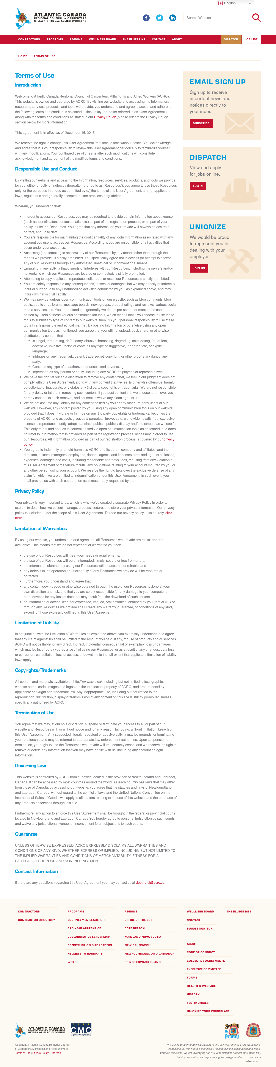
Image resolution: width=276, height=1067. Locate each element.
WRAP (72, 962)
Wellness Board (102, 39)
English (229, 3)
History (193, 994)
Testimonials (198, 1003)
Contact (159, 39)
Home (22, 56)
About (177, 39)
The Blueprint (134, 39)
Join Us (199, 268)
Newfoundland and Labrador (149, 954)
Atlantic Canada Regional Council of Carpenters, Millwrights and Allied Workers (40, 1031)
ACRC (51, 18)
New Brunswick (138, 945)
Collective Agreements (206, 961)
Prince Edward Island (143, 962)
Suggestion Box (200, 929)
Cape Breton (135, 928)
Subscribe (201, 123)
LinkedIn (172, 17)
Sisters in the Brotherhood (232, 1031)
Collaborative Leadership (89, 937)
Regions (76, 39)
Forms (192, 977)
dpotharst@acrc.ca (150, 882)
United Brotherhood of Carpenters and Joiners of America (253, 1030)
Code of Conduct (201, 952)
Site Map (56, 1052)
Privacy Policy (105, 116)
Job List (251, 39)
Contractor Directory (36, 920)
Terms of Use (44, 56)
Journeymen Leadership (88, 920)
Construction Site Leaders (90, 945)
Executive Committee (204, 969)
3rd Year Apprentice (84, 928)
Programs (55, 39)
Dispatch (231, 39)
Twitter (159, 17)
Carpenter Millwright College (81, 1029)
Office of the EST (138, 920)
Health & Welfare (201, 986)
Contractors (29, 39)
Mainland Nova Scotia (143, 937)
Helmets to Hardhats (85, 954)
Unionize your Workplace (208, 1011)
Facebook (146, 17)
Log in (198, 186)
